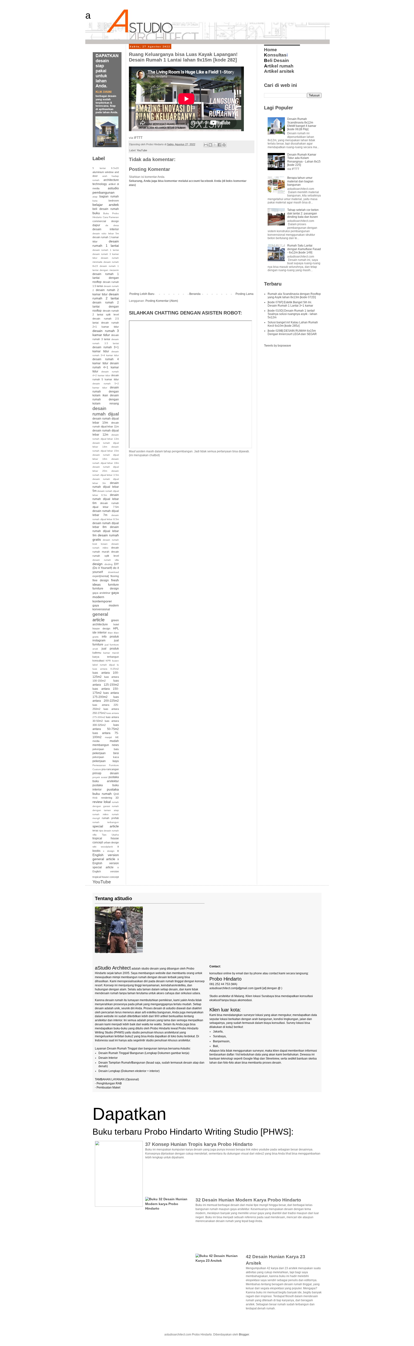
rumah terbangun (105, 822)
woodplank (107, 846)
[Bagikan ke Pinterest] (224, 144)
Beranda (195, 294)
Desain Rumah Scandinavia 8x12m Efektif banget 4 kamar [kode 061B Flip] (301, 124)
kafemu (96, 652)
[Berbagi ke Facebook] (219, 144)
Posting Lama (244, 294)
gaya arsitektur (101, 592)
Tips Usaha (110, 834)
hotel (116, 624)
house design (101, 628)
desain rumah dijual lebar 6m (105, 499)
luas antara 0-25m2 (105, 668)
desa (116, 225)
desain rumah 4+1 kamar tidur (105, 367)
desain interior (105, 229)
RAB (95, 797)
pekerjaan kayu (105, 761)
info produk (110, 636)
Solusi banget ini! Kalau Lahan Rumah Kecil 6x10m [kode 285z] (293, 324)
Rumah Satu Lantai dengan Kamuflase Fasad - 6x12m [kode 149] (304, 249)
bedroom (114, 200)
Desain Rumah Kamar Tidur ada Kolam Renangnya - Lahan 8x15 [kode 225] (304, 160)
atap (95, 196)
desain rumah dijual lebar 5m (105, 487)
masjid (108, 737)
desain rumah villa (105, 560)
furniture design (105, 588)
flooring (114, 576)
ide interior (99, 632)
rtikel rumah (278, 65)
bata (95, 200)
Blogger (244, 1334)
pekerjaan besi (105, 753)
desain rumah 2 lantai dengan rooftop (105, 306)
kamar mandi (111, 652)
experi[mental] (100, 576)
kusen (115, 660)
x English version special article (105, 863)
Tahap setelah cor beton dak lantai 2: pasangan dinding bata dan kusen (303, 213)
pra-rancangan (110, 769)
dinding (108, 564)
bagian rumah (109, 196)
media (95, 741)
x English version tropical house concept (105, 872)
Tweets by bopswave (277, 345)
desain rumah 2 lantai (105, 296)
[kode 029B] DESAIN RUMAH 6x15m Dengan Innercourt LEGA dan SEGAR (292, 332)
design (97, 564)
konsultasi (98, 660)
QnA (116, 793)
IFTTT (138, 138)
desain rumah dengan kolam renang (105, 399)
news (115, 745)
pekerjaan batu (105, 749)
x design (108, 851)
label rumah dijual (103, 664)
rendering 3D (110, 797)
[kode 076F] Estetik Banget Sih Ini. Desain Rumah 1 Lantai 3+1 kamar (290, 304)
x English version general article (105, 855)
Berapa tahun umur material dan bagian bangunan (300, 181)
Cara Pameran (111, 217)
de (106, 225)
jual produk (110, 648)
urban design (111, 842)
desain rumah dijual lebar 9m (105, 531)
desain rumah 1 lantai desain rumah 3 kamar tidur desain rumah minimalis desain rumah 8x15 (105, 258)
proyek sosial (99, 777)
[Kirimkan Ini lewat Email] (205, 144)
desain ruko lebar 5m (105, 233)
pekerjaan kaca (105, 757)
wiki (94, 846)
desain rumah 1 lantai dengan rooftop (105, 278)
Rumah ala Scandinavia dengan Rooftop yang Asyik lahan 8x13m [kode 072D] (294, 295)
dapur (96, 225)
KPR (108, 660)
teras (95, 830)
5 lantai (99, 168)
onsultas (275, 54)
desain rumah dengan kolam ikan (105, 391)
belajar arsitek (105, 205)
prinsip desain (105, 773)
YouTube (142, 150)
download (113, 572)
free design (100, 580)
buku (96, 213)
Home (270, 49)
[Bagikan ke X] (215, 144)
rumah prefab (110, 818)
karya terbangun (105, 656)
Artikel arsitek (279, 71)
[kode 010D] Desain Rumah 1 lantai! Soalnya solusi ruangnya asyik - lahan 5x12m (292, 314)
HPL (116, 628)
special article (105, 826)
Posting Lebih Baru (141, 294)
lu (118, 664)
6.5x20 (115, 168)
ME (117, 737)
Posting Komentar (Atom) (161, 301)
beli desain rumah (105, 209)
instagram (98, 640)
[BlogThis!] (210, 144)
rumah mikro (100, 814)
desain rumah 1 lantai (105, 243)
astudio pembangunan (105, 190)
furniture (113, 584)
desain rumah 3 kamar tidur (105, 333)
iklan (110, 632)
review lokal (101, 802)
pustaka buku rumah (105, 791)
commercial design (105, 221)
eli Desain (276, 60)
